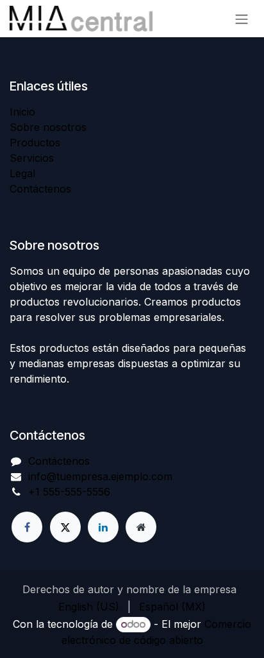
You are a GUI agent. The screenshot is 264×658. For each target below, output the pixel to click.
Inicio (22, 111)
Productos (35, 142)
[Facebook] (27, 527)
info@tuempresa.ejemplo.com (100, 476)
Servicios (32, 158)
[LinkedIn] (103, 527)
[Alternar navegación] (241, 18)
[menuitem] (88, 606)
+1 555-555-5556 (69, 491)
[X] (65, 527)
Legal (22, 173)
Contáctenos (40, 188)
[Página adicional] (141, 527)
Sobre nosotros (48, 127)
